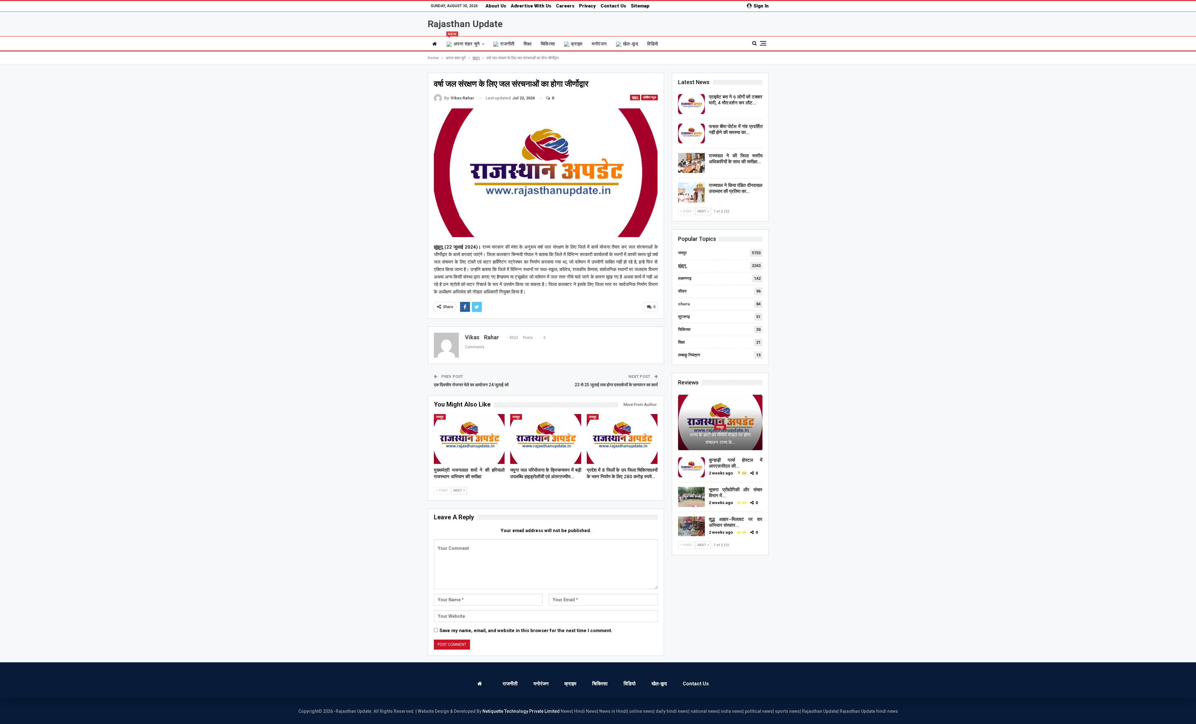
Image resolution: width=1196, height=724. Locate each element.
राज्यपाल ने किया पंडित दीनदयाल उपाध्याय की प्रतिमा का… (735, 188)
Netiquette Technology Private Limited (521, 711)
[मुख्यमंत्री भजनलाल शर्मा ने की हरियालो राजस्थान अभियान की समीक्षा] (469, 439)
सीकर (682, 291)
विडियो (652, 44)
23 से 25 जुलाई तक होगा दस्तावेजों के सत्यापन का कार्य (616, 384)
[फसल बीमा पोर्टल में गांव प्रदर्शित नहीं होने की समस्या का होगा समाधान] (691, 134)
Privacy (587, 6)
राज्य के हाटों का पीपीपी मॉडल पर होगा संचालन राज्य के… (720, 438)
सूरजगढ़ (684, 316)
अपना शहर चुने (464, 41)
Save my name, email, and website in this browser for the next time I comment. (525, 630)
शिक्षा (528, 44)
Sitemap (640, 6)
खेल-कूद (630, 44)
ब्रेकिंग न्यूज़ (649, 97)
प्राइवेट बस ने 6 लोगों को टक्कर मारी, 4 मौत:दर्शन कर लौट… (735, 100)
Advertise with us (531, 6)
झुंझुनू (635, 97)
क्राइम (577, 44)
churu (684, 304)
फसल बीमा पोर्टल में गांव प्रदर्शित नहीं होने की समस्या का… (735, 129)
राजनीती (507, 44)
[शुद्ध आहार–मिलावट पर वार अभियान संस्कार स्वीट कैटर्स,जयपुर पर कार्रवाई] (691, 526)
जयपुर (440, 417)
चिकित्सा (548, 44)
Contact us (613, 6)
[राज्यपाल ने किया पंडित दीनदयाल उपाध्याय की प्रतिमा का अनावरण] (691, 192)
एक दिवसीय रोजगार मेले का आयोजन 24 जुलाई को (471, 384)
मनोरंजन (599, 44)
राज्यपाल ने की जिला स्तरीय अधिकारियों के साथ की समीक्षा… (735, 158)
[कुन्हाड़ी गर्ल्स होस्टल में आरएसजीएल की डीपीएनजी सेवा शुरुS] (691, 467)
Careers (565, 6)
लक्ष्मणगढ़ (684, 278)
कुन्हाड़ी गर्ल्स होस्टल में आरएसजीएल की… (735, 463)
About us (496, 6)
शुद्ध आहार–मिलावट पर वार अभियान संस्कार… (735, 522)
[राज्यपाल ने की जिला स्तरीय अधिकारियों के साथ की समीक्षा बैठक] (691, 163)
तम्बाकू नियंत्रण (689, 355)
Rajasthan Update (465, 23)
